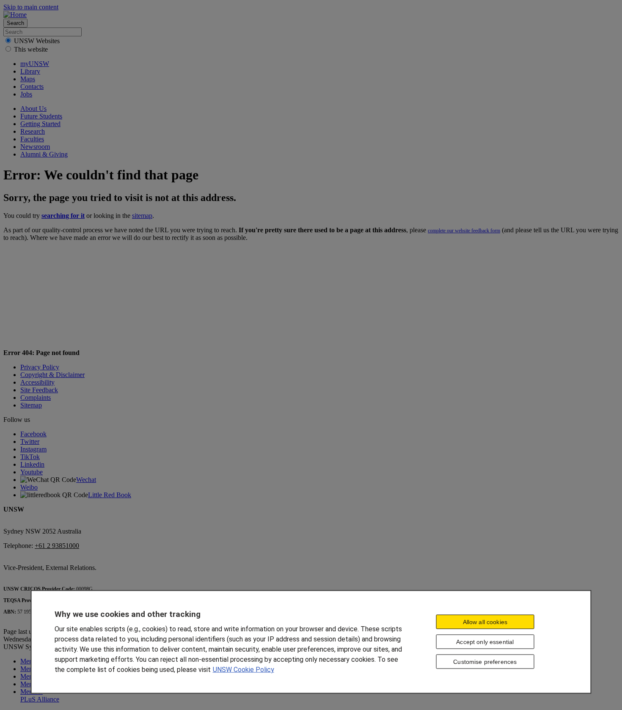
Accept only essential (485, 641)
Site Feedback (39, 390)
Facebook (33, 434)
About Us (33, 108)
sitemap (142, 215)
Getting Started (40, 123)
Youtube (31, 472)
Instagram (33, 449)
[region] (311, 641)
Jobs (26, 94)
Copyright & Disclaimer (52, 374)
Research (32, 131)
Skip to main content (30, 7)
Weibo (29, 487)
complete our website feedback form (464, 231)
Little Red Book (109, 494)
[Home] (15, 14)
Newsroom (35, 146)
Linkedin (32, 464)
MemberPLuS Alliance (39, 695)
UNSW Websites (37, 40)
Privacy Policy (39, 367)
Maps (27, 79)
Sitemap (31, 405)
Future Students (41, 116)
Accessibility (37, 382)
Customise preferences (485, 661)
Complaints (35, 397)
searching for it (63, 215)
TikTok (30, 456)
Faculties (32, 139)
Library (30, 71)
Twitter (29, 441)
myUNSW (34, 63)
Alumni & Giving (44, 154)
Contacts (32, 86)
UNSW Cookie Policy (243, 669)
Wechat (86, 479)
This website (31, 49)
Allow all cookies (485, 622)
